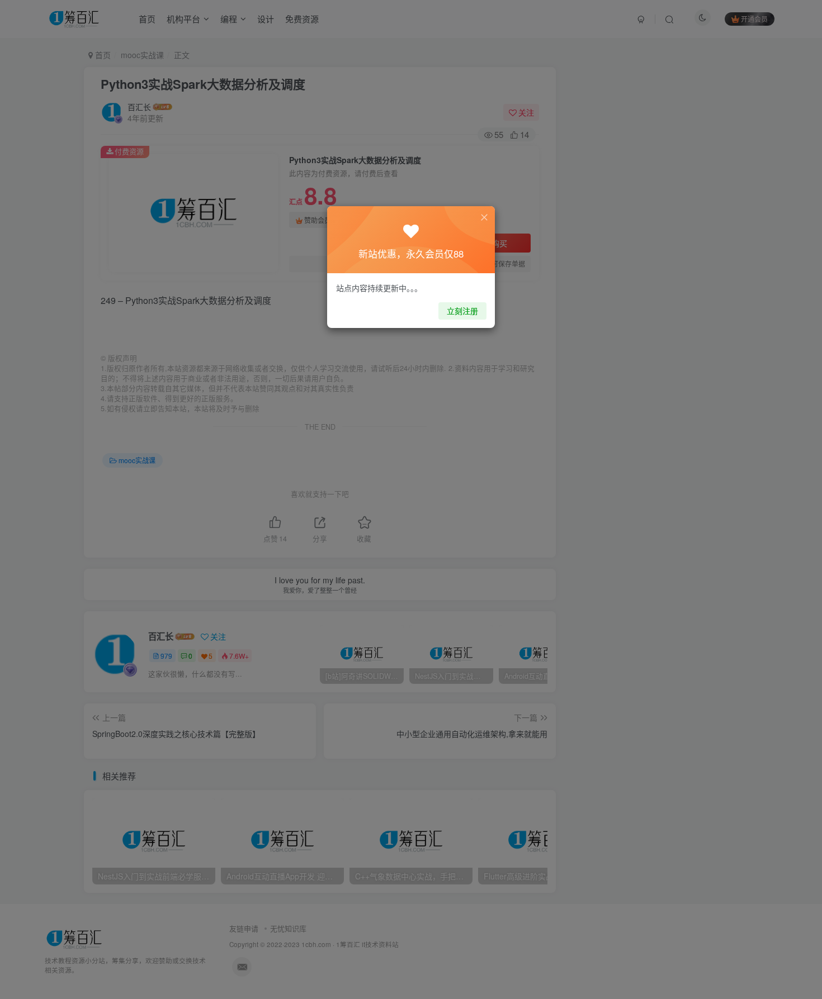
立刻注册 (462, 310)
